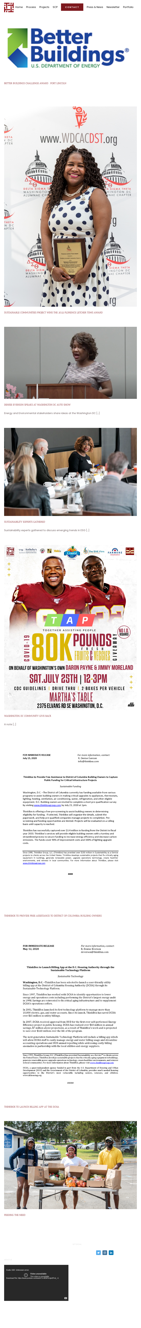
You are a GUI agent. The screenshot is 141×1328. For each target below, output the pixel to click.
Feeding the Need (14, 1215)
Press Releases (82, 1264)
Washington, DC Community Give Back (27, 715)
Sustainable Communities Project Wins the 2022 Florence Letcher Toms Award (53, 312)
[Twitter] (98, 1252)
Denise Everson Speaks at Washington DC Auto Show (37, 404)
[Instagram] (104, 1252)
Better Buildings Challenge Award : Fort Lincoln (35, 83)
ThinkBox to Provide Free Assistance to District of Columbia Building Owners (53, 915)
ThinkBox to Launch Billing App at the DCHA (31, 1106)
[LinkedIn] (111, 1252)
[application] (36, 1283)
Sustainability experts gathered (24, 521)
